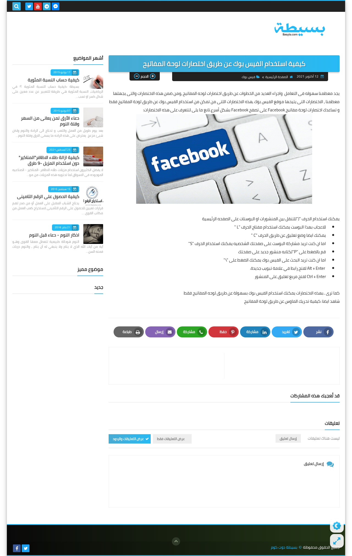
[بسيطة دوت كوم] (300, 29)
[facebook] (17, 548)
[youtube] (38, 6)
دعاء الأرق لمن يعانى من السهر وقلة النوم (50, 121)
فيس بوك (248, 77)
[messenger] (55, 6)
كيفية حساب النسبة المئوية (53, 80)
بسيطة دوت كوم (284, 547)
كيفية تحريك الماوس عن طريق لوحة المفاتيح (282, 301)
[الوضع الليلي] (337, 526)
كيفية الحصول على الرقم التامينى (48, 196)
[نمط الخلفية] (337, 541)
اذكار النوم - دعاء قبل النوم (54, 235)
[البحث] (16, 6)
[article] (169, 366)
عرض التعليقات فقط (171, 439)
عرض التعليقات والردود (128, 439)
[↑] (176, 541)
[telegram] (47, 6)
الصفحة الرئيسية (276, 77)
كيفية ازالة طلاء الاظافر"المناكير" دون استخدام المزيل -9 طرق (49, 160)
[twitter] (29, 6)
